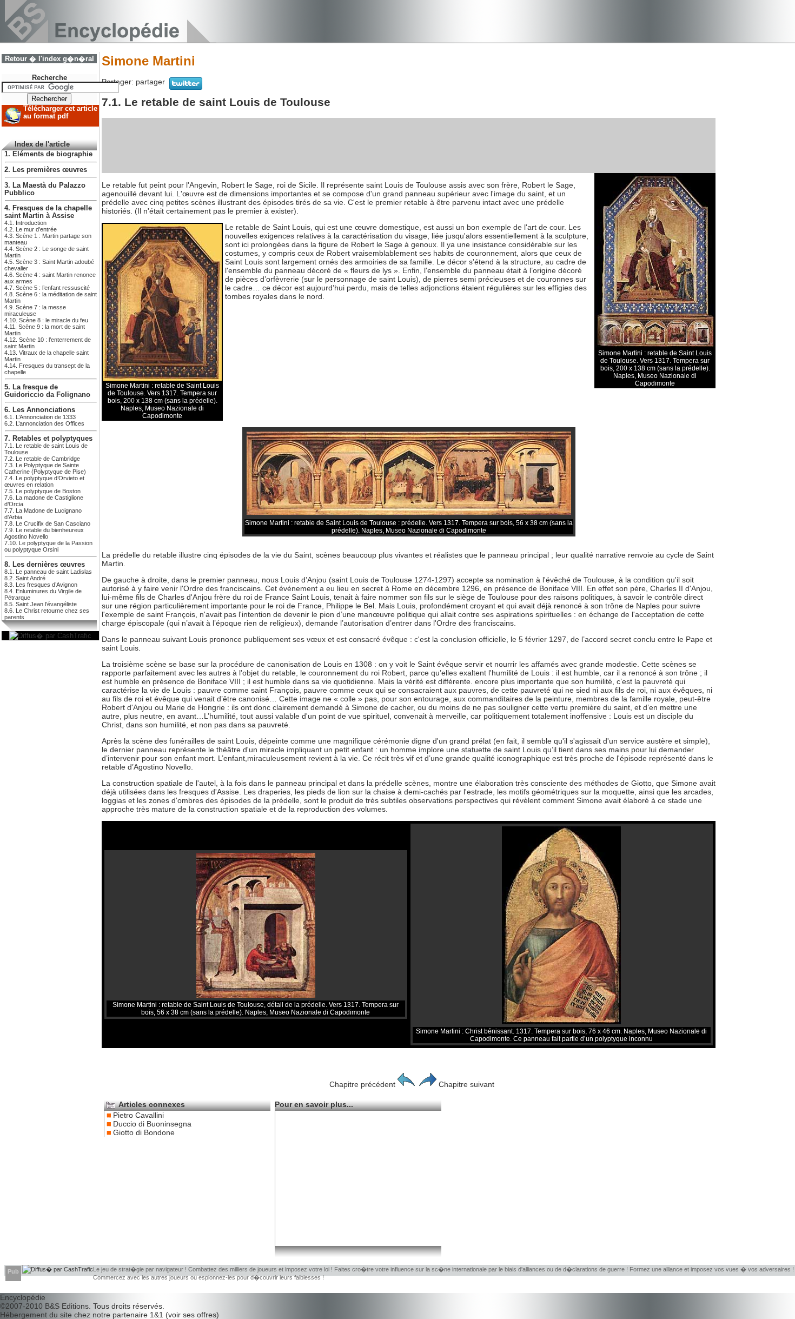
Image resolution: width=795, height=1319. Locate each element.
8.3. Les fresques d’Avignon (40, 584)
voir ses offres (192, 1314)
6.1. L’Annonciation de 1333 (40, 417)
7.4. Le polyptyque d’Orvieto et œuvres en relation (44, 481)
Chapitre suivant (466, 1084)
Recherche (49, 78)
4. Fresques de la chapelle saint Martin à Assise (48, 212)
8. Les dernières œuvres (44, 564)
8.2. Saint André (24, 578)
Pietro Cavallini (138, 1115)
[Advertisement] (409, 145)
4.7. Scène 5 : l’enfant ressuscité (47, 287)
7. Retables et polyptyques (48, 438)
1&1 (157, 1314)
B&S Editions (67, 1306)
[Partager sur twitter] (185, 87)
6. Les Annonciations (39, 410)
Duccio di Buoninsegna (152, 1123)
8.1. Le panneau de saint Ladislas (48, 571)
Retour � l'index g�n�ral (49, 59)
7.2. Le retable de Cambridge (42, 458)
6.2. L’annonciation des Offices (44, 423)
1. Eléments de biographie (48, 154)
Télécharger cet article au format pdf (60, 112)
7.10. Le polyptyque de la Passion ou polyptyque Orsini (48, 546)
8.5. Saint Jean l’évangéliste (40, 604)
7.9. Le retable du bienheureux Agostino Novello (44, 533)
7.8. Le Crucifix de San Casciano (47, 523)
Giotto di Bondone (144, 1132)
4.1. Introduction (25, 223)
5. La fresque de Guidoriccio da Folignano (47, 391)
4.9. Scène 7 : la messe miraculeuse (35, 310)
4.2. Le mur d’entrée (30, 229)
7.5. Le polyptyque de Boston (42, 491)
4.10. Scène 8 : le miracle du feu (46, 320)
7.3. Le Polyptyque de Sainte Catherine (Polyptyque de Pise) (45, 468)
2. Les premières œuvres (45, 170)
